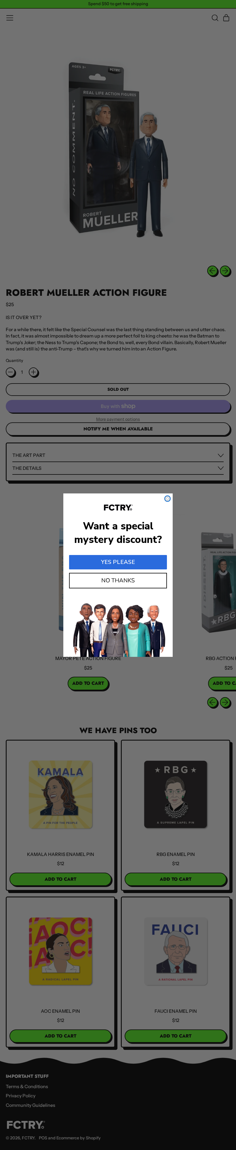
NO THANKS (118, 580)
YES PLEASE (118, 562)
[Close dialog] (167, 498)
